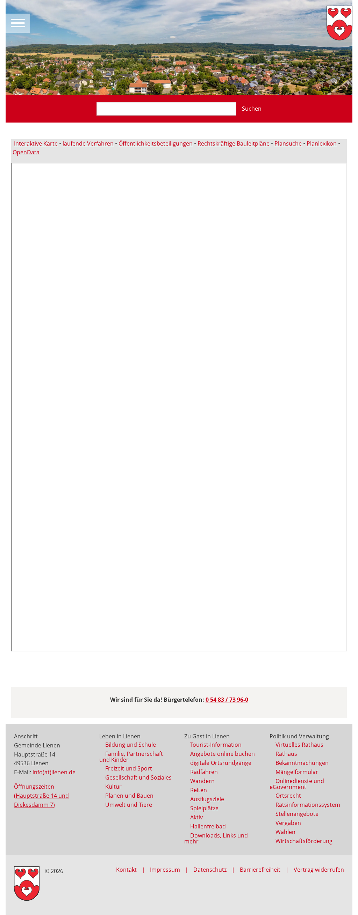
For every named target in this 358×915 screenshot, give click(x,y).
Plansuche (288, 143)
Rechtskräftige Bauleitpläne (234, 143)
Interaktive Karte (36, 143)
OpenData (26, 152)
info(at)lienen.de (54, 772)
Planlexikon (322, 143)
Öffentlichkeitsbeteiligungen (156, 143)
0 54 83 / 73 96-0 (227, 699)
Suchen (252, 108)
